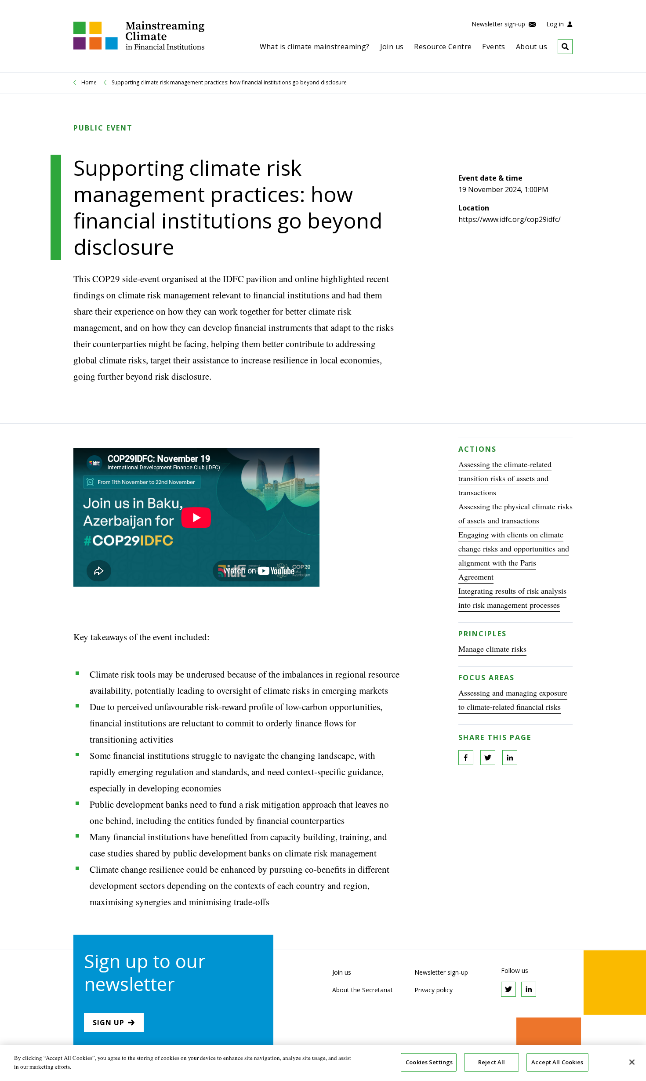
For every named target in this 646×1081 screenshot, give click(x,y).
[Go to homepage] (138, 47)
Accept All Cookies (557, 1062)
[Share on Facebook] (465, 757)
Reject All (491, 1062)
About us (531, 46)
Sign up (108, 1022)
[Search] (560, 46)
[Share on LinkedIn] (509, 757)
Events (493, 46)
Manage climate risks (492, 648)
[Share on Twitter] (487, 757)
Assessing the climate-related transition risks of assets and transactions (505, 478)
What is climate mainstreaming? (315, 46)
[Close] (632, 1062)
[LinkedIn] (528, 989)
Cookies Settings (429, 1062)
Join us (392, 46)
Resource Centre (443, 46)
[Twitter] (508, 989)
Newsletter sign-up (499, 24)
